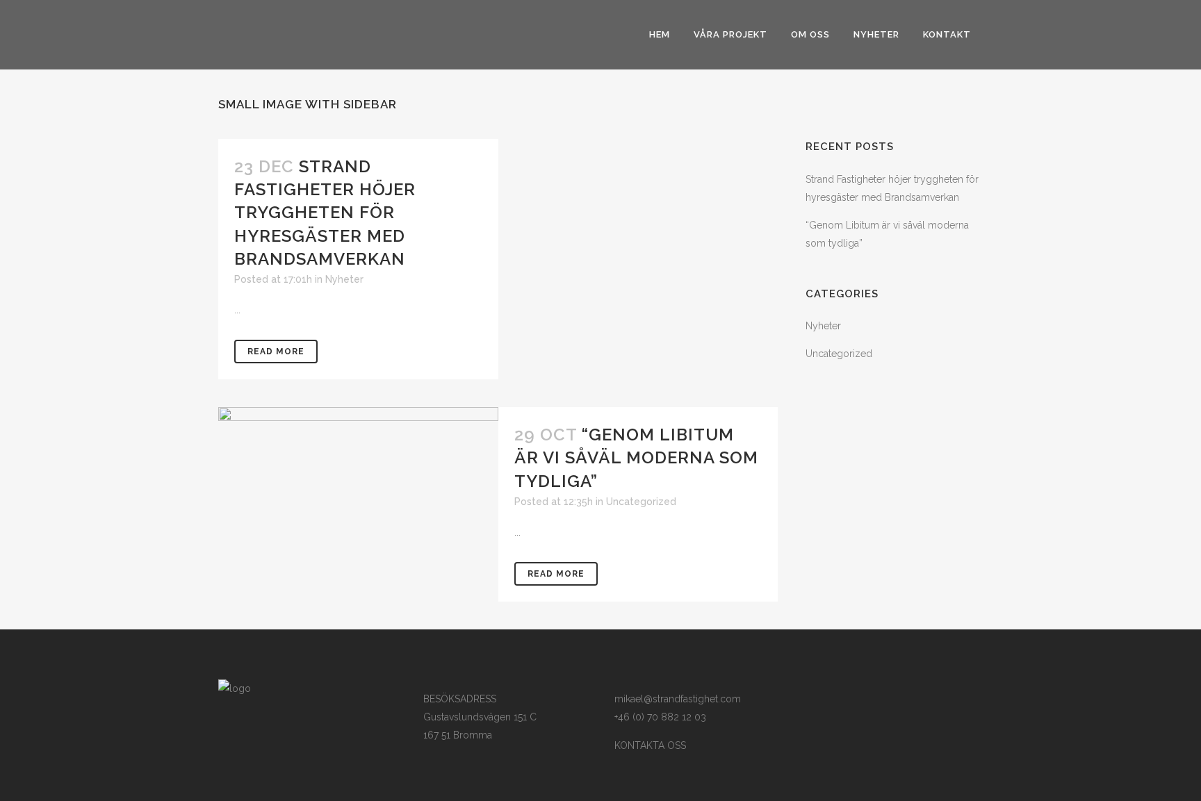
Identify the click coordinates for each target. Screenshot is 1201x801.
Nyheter (344, 279)
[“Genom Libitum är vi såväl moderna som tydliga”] (358, 463)
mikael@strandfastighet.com (677, 698)
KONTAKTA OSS (650, 745)
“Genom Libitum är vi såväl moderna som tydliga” (636, 457)
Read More (275, 351)
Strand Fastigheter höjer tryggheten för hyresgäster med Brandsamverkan (325, 212)
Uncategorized (641, 501)
